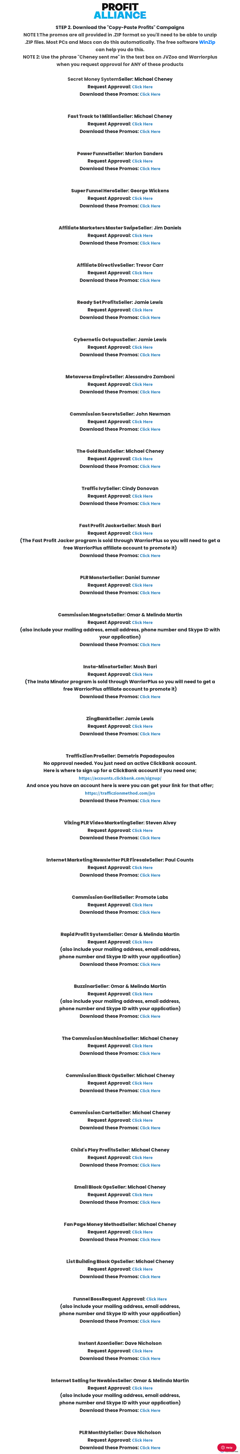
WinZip (207, 42)
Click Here (142, 87)
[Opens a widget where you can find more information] (226, 1447)
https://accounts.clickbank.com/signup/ (120, 778)
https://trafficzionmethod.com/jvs (120, 793)
